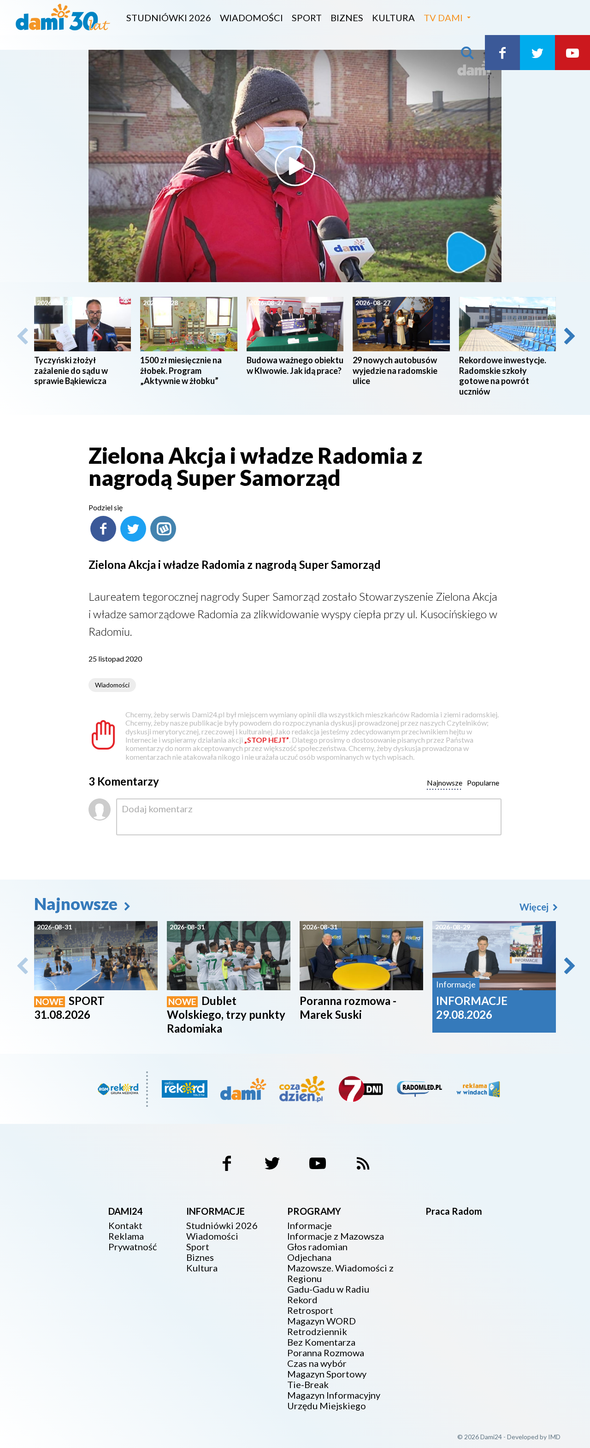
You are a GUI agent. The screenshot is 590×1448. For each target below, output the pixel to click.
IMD (554, 1437)
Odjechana (309, 1257)
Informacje (309, 1225)
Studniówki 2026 (168, 17)
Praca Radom (453, 1211)
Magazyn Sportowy (326, 1374)
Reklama (126, 1236)
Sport (307, 17)
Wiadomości (251, 17)
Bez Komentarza (321, 1342)
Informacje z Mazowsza (335, 1236)
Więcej (534, 906)
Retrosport (310, 1310)
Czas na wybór (317, 1363)
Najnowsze (77, 903)
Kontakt (125, 1225)
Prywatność (132, 1246)
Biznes (346, 17)
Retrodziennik (317, 1331)
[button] (568, 336)
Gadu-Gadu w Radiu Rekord (328, 1294)
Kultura (393, 17)
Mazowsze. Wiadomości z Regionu (340, 1273)
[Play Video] (295, 166)
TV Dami (443, 17)
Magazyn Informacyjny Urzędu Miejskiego (333, 1400)
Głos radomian (317, 1246)
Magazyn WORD (321, 1321)
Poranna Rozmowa (325, 1353)
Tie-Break (308, 1384)
